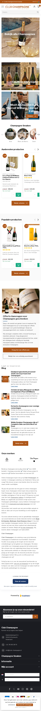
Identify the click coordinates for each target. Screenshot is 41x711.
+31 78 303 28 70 (11, 645)
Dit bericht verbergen (24, 705)
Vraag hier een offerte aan (20, 350)
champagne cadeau (17, 497)
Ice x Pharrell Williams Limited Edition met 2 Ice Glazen (11, 177)
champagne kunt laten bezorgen (19, 504)
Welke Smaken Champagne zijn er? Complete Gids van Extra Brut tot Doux (24, 424)
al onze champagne (27, 528)
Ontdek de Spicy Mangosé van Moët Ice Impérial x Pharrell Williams (25, 391)
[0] (38, 7)
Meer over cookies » (20, 707)
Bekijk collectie (19, 203)
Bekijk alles (19, 443)
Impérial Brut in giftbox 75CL (11, 247)
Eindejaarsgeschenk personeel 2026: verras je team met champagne (23, 374)
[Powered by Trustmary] (20, 596)
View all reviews (20, 581)
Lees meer (14, 386)
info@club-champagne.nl (14, 650)
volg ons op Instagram (21, 564)
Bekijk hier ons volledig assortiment (20, 356)
